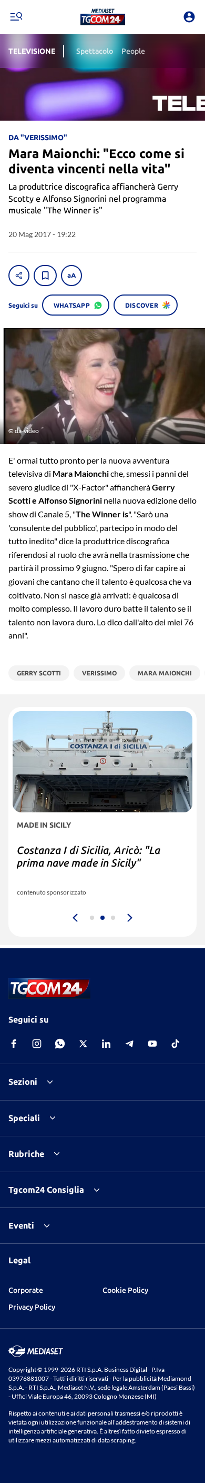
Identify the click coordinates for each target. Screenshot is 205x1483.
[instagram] (37, 1043)
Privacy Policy (31, 1307)
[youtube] (152, 1043)
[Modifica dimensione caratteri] (71, 275)
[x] (83, 1043)
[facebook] (13, 1043)
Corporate (25, 1290)
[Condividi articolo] (18, 275)
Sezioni (22, 1081)
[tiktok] (175, 1043)
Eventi (21, 1225)
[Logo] (102, 16)
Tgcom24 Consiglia (46, 1189)
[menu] (15, 16)
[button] (102, 16)
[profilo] (189, 16)
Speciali (24, 1118)
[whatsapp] (60, 1043)
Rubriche (26, 1153)
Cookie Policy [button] (125, 1290)
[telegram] (129, 1043)
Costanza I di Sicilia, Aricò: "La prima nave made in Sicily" (88, 856)
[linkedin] (106, 1043)
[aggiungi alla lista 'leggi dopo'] (45, 275)
